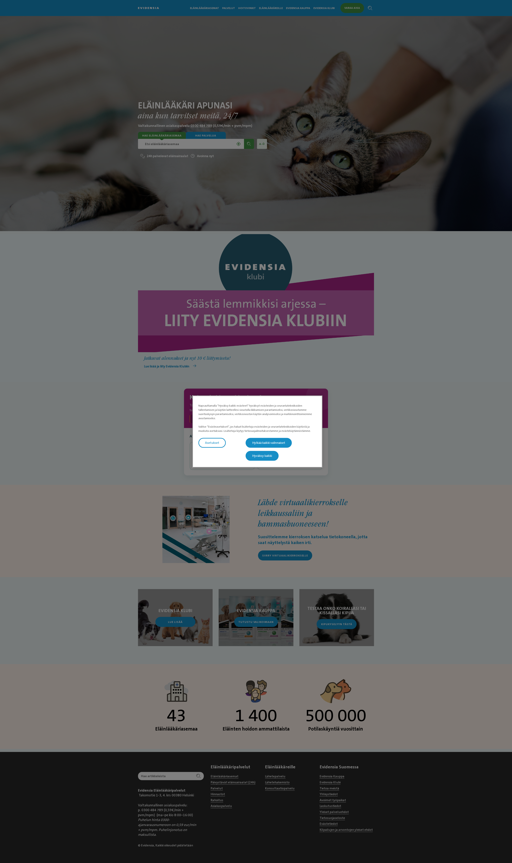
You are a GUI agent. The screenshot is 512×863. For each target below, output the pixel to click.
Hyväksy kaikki (262, 456)
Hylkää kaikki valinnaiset (268, 443)
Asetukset (212, 443)
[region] (257, 431)
